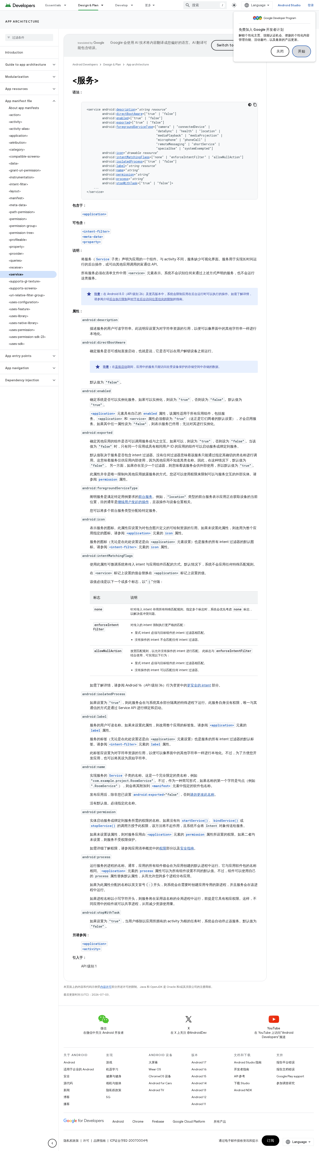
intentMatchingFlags (133, 157)
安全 (67, 1076)
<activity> (91, 949)
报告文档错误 (285, 1069)
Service (102, 259)
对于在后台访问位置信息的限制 (152, 299)
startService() (195, 820)
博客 (67, 1097)
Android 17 (198, 1062)
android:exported (148, 794)
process (122, 179)
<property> (91, 242)
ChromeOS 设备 (160, 1076)
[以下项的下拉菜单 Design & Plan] (104, 5)
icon (119, 153)
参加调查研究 (285, 1083)
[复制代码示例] (255, 104)
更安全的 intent (199, 685)
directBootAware (129, 114)
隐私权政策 (113, 1090)
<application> (94, 214)
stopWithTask (126, 183)
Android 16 (199, 1069)
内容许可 (106, 987)
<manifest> (161, 786)
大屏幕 (153, 1062)
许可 (86, 1140)
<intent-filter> (96, 231)
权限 (162, 848)
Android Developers (85, 64)
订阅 (270, 1140)
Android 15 (198, 1076)
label (120, 166)
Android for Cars (160, 1083)
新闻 (67, 1090)
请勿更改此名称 (202, 794)
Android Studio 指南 (247, 1062)
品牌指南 (100, 1140)
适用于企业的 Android (79, 1069)
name (119, 170)
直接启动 (121, 367)
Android (69, 1062)
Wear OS (155, 1069)
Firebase (158, 1121)
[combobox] (205, 5)
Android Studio (289, 5)
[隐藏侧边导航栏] (52, 1143)
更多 (148, 5)
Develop (121, 5)
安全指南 (187, 848)
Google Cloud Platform (189, 1121)
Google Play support (290, 1076)
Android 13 (198, 1090)
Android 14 (199, 1083)
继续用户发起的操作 (133, 502)
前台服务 (145, 497)
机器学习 (112, 1069)
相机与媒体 (113, 1083)
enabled (122, 118)
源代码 (68, 1083)
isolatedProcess (129, 161)
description (125, 109)
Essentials (53, 5)
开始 (301, 51)
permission (125, 174)
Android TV (156, 1090)
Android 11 (198, 1104)
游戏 (109, 1062)
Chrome (137, 1121)
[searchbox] (29, 37)
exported (123, 122)
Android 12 (198, 1097)
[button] (25, 64)
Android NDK (243, 1090)
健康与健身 (113, 1076)
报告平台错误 (285, 1062)
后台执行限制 (118, 299)
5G (108, 1097)
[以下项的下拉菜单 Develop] (134, 5)
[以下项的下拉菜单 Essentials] (67, 5)
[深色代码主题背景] (249, 104)
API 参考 (239, 1076)
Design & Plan (88, 5)
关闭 (280, 51)
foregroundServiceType (134, 127)
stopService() (103, 826)
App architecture (22, 21)
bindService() (226, 820)
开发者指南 (241, 1069)
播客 (67, 1104)
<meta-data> (92, 237)
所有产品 (220, 1121)
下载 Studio (242, 1083)
